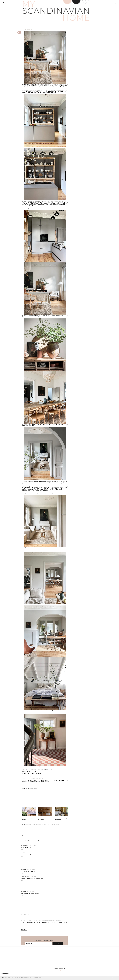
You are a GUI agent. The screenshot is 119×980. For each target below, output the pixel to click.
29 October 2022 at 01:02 (31, 891)
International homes (44, 824)
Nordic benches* (40, 550)
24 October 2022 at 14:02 (31, 838)
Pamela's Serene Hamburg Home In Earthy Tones (35, 26)
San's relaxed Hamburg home (28, 776)
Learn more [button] (39, 977)
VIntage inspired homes (55, 824)
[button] (19, 32)
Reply (22, 841)
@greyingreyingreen (34, 788)
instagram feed (45, 482)
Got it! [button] (112, 977)
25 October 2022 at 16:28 (31, 884)
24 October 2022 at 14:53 (31, 845)
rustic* (33, 550)
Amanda (23, 852)
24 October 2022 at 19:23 (29, 852)
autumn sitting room (51, 547)
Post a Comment (25, 914)
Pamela (23, 90)
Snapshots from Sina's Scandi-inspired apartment (31, 777)
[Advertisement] (59, 958)
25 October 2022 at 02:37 (31, 876)
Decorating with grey (33, 824)
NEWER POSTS (24, 929)
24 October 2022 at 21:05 (31, 869)
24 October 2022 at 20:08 (31, 860)
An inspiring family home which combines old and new (32, 778)
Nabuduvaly (24, 884)
